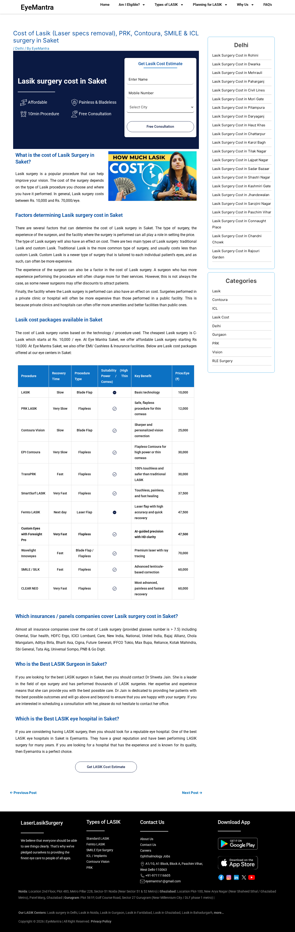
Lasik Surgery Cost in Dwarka (236, 64)
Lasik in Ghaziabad (166, 912)
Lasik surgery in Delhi (62, 912)
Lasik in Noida (89, 912)
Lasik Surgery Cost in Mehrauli (237, 72)
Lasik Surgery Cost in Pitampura (238, 107)
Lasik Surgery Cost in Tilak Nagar (239, 151)
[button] (152, 175)
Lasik (216, 291)
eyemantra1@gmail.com (163, 881)
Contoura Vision (33, 430)
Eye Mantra (97, 339)
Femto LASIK (30, 512)
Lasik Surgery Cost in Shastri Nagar (241, 177)
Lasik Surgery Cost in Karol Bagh (239, 142)
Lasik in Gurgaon (112, 912)
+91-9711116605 (157, 875)
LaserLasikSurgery (42, 823)
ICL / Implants (96, 856)
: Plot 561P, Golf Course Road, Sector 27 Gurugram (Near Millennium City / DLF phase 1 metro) (138, 897)
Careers (145, 850)
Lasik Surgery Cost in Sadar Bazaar (240, 168)
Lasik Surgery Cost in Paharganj (238, 81)
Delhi (19, 48)
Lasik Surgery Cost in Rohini (235, 55)
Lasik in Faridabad (139, 912)
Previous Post (23, 792)
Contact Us (148, 845)
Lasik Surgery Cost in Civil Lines (238, 90)
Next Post (192, 792)
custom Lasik (44, 248)
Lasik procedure (52, 187)
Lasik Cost (220, 317)
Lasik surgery (26, 174)
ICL (215, 308)
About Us (146, 839)
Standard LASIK (97, 838)
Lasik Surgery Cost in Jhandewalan (240, 195)
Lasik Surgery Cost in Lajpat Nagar (240, 160)
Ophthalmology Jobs (155, 856)
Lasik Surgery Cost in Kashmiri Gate (241, 186)
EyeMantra (37, 7)
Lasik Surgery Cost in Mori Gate (238, 99)
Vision (217, 352)
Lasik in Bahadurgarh (197, 912)
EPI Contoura (30, 452)
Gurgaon (219, 334)
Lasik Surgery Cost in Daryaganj (238, 116)
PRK (24, 408)
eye (76, 200)
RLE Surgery (222, 361)
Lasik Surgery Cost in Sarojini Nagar (241, 203)
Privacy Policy (101, 921)
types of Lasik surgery (160, 241)
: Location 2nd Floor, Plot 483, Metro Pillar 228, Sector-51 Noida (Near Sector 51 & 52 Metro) (88, 891)
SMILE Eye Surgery (99, 850)
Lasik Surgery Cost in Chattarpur (239, 134)
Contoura (219, 299)
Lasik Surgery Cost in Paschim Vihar (241, 212)
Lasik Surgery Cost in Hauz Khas (238, 125)
